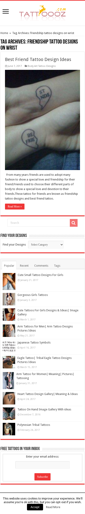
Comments (41, 265)
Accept (35, 507)
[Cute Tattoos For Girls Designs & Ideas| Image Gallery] (9, 314)
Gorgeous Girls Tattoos (32, 295)
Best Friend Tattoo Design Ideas (38, 59)
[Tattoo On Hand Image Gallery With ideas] (9, 413)
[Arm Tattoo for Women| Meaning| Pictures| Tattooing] (8, 380)
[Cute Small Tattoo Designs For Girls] (9, 281)
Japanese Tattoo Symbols (34, 342)
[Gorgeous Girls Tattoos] (9, 299)
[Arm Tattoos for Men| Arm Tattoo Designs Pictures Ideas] (9, 330)
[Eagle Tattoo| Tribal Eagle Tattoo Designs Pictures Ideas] (9, 362)
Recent (24, 265)
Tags (57, 265)
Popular (9, 265)
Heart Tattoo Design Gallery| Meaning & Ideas (47, 394)
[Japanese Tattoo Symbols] (9, 347)
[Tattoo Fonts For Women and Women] (42, 12)
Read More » (15, 206)
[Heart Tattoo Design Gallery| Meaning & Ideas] (9, 398)
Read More (53, 507)
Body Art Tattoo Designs (42, 66)
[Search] (74, 223)
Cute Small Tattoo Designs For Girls (40, 275)
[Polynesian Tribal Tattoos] (9, 429)
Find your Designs (14, 244)
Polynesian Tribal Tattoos (33, 424)
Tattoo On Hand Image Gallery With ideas (44, 409)
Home (4, 33)
